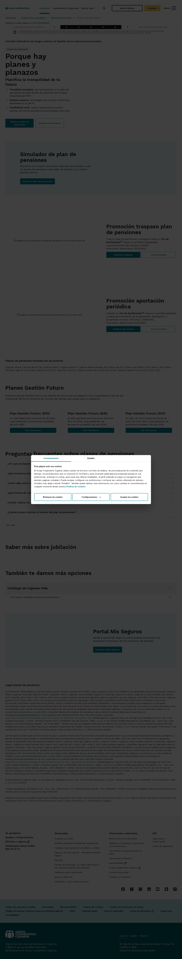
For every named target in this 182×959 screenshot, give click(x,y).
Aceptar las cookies (129, 497)
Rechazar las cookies (53, 497)
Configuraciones (89, 497)
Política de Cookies (76, 486)
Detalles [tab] (91, 458)
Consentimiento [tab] (51, 458)
